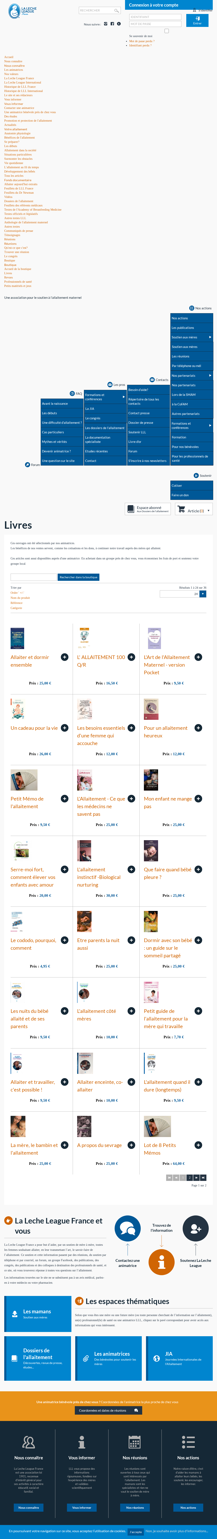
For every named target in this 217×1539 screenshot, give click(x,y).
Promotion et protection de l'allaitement (28, 120)
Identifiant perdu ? (140, 45)
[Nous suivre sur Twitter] (118, 24)
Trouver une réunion (16, 252)
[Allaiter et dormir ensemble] (64, 657)
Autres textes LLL (15, 218)
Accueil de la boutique (17, 269)
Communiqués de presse (18, 230)
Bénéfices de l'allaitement (19, 137)
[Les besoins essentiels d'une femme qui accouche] (131, 728)
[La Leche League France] (22, 11)
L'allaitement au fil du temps (21, 167)
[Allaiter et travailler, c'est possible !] (64, 1082)
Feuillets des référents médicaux (23, 205)
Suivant (196, 1178)
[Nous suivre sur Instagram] (105, 24)
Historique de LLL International (23, 91)
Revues (8, 277)
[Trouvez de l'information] (162, 1262)
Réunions (10, 243)
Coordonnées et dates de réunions (103, 1410)
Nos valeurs (11, 74)
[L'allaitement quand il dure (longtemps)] (198, 1082)
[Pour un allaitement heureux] (198, 728)
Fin (203, 1178)
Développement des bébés (19, 171)
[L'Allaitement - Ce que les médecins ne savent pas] (131, 798)
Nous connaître (14, 65)
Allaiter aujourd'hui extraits (20, 184)
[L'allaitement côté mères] (131, 1011)
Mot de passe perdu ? (141, 41)
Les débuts (10, 146)
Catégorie (16, 608)
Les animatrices (13, 69)
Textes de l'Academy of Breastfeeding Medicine (32, 209)
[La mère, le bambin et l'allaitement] (64, 1145)
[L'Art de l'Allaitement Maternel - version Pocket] (198, 657)
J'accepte (136, 1532)
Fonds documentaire (17, 180)
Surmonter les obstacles (18, 158)
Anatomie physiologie (17, 133)
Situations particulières (18, 154)
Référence (16, 603)
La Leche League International (22, 82)
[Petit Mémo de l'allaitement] (64, 798)
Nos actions (188, 1507)
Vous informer (13, 104)
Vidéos (8, 197)
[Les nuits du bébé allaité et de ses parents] (64, 1011)
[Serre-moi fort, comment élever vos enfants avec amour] (64, 869)
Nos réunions (135, 1507)
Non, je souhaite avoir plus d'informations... (177, 1531)
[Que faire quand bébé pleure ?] (198, 869)
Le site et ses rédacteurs (18, 95)
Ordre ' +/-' (17, 592)
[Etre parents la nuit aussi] (131, 940)
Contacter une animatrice (19, 108)
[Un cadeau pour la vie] (64, 728)
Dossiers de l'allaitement (18, 201)
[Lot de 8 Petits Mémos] (198, 1145)
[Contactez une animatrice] (128, 1228)
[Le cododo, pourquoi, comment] (64, 940)
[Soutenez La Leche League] (196, 1228)
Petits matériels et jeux (17, 286)
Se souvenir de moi (140, 36)
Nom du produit (20, 597)
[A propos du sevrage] (131, 1145)
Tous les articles (13, 175)
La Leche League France (19, 78)
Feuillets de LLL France (18, 188)
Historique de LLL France (20, 86)
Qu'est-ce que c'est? (16, 247)
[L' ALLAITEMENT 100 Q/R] (131, 657)
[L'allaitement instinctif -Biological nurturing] (131, 869)
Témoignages (12, 235)
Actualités (10, 125)
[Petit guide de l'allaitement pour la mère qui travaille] (198, 1011)
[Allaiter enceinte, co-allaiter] (131, 1082)
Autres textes (12, 226)
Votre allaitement (15, 129)
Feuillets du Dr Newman (19, 192)
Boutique (10, 265)
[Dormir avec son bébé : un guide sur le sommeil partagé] (198, 940)
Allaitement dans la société (20, 150)
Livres (8, 273)
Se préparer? (11, 141)
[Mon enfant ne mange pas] (198, 798)
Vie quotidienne (13, 163)
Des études (10, 116)
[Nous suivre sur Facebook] (111, 24)
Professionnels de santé (18, 281)
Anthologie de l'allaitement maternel (26, 222)
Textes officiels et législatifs (21, 213)
